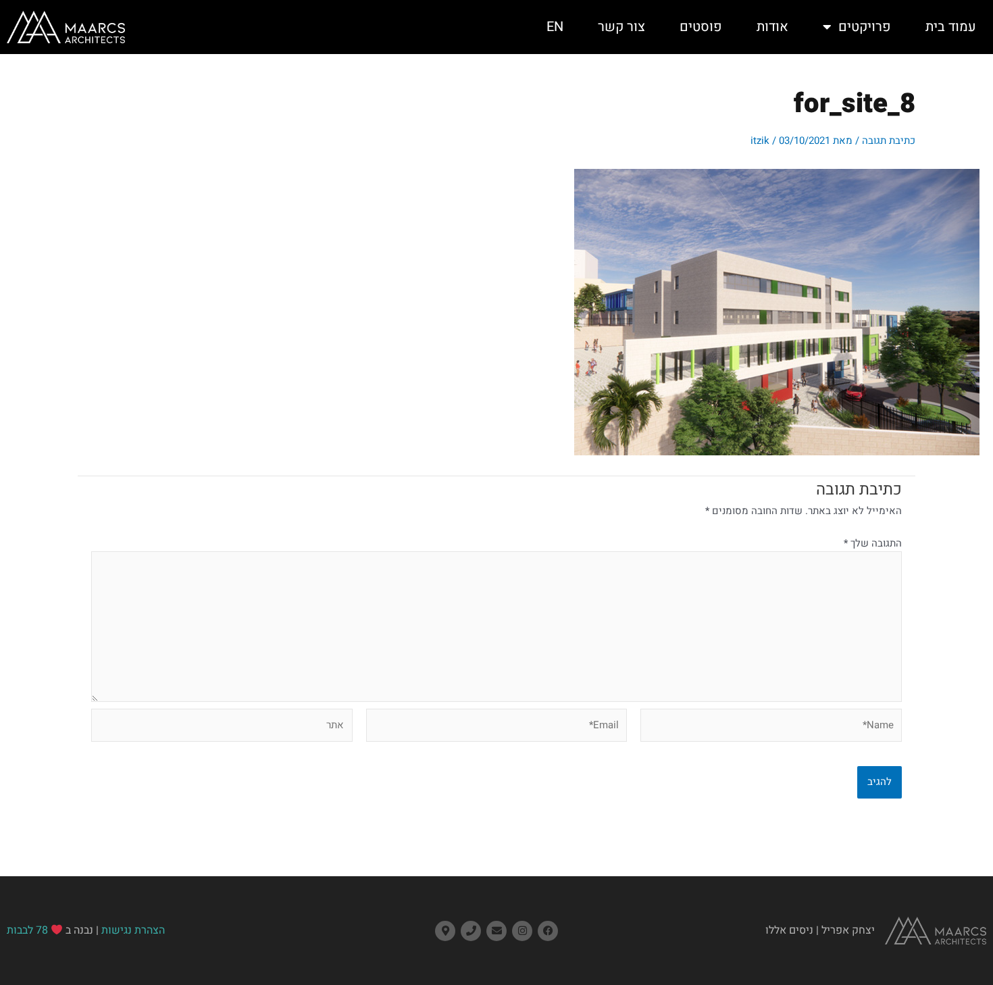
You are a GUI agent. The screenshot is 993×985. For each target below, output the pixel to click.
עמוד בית (950, 26)
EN (554, 26)
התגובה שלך (873, 543)
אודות (772, 26)
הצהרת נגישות (133, 930)
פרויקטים (864, 26)
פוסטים (701, 26)
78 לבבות (27, 930)
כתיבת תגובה (888, 140)
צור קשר (621, 26)
